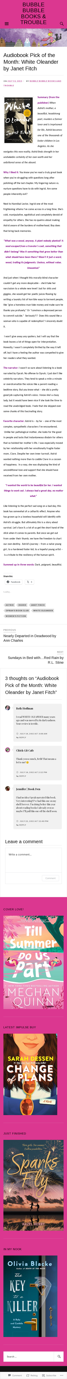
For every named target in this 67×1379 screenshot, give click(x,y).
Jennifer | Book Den (28, 789)
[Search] (58, 23)
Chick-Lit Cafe (25, 750)
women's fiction (16, 616)
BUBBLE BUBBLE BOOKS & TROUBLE (33, 13)
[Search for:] (33, 1356)
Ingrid (22, 605)
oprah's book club (17, 610)
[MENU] (6, 23)
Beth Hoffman (24, 708)
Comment (50, 878)
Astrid (10, 605)
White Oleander (43, 610)
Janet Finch (38, 605)
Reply (22, 737)
